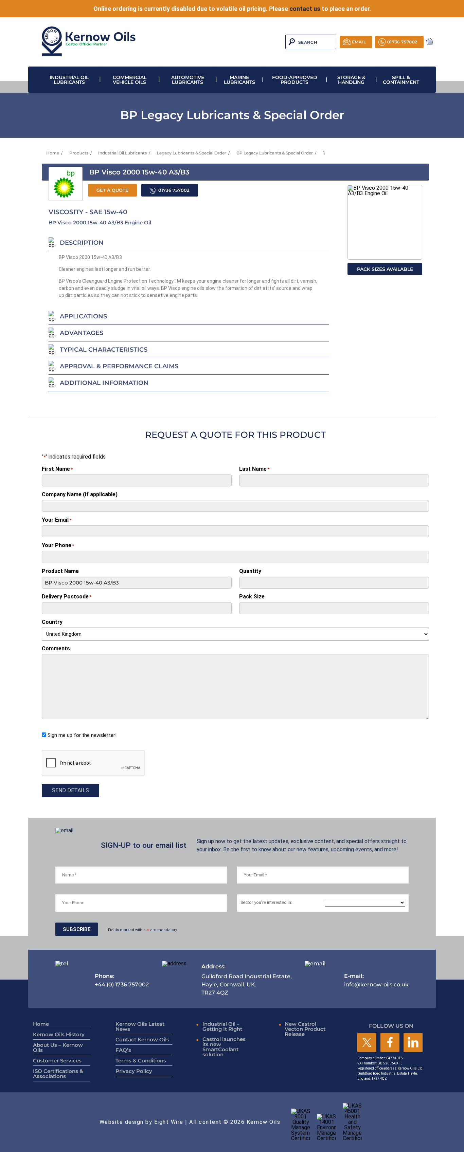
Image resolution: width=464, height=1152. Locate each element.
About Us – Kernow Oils (58, 1047)
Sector (266, 902)
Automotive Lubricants (187, 79)
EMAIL (359, 41)
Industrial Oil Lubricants (69, 79)
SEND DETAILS (70, 790)
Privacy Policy (133, 1071)
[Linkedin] (413, 1043)
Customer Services (57, 1060)
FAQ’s (123, 1050)
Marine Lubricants (239, 79)
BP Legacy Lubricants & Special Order (274, 152)
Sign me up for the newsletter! (82, 735)
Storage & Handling (351, 79)
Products (78, 152)
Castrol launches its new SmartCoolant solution (224, 1047)
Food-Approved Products (294, 79)
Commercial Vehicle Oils (129, 79)
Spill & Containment (401, 79)
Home (52, 152)
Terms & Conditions (140, 1060)
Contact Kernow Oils (142, 1039)
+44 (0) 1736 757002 (122, 980)
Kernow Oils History (59, 1034)
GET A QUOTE (112, 190)
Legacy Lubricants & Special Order (191, 152)
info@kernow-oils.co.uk (376, 980)
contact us (304, 8)
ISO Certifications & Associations (58, 1074)
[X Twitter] (366, 1043)
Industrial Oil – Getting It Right (222, 1026)
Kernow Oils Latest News (139, 1026)
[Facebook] (389, 1043)
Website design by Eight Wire (141, 1122)
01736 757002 (402, 41)
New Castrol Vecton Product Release (305, 1029)
